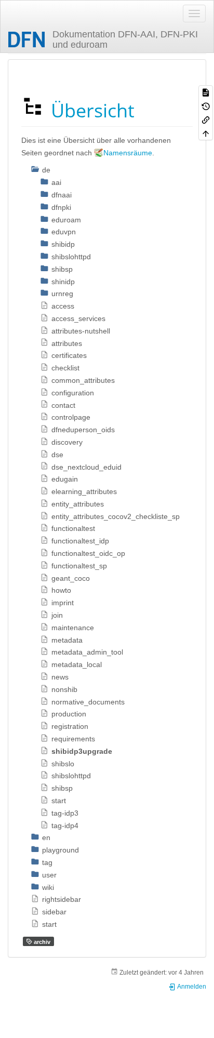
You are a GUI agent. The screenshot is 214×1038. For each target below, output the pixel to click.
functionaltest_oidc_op (88, 553)
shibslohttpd (71, 775)
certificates (69, 355)
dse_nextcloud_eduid (86, 467)
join (57, 615)
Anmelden (191, 986)
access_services (78, 318)
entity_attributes (77, 504)
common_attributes (83, 380)
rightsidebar (61, 899)
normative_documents (88, 702)
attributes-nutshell (80, 331)
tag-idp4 (64, 825)
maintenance (72, 627)
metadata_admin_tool (87, 652)
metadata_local (76, 664)
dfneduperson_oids (83, 429)
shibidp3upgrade (81, 751)
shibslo (62, 764)
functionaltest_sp (79, 566)
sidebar (54, 912)
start (58, 800)
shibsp (62, 788)
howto (61, 590)
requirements (73, 739)
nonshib (64, 689)
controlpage (70, 417)
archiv (41, 942)
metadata (67, 640)
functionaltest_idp (80, 541)
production (68, 714)
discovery (67, 442)
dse (57, 454)
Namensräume (127, 153)
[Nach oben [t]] (205, 133)
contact (63, 405)
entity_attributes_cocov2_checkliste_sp (115, 516)
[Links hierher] (205, 119)
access (62, 306)
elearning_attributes (84, 491)
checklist (65, 368)
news (60, 677)
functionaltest (73, 528)
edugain (64, 479)
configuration (72, 393)
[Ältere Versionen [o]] (205, 105)
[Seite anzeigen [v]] (205, 92)
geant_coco (70, 578)
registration (69, 726)
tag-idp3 (64, 813)
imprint (62, 602)
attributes (66, 343)
